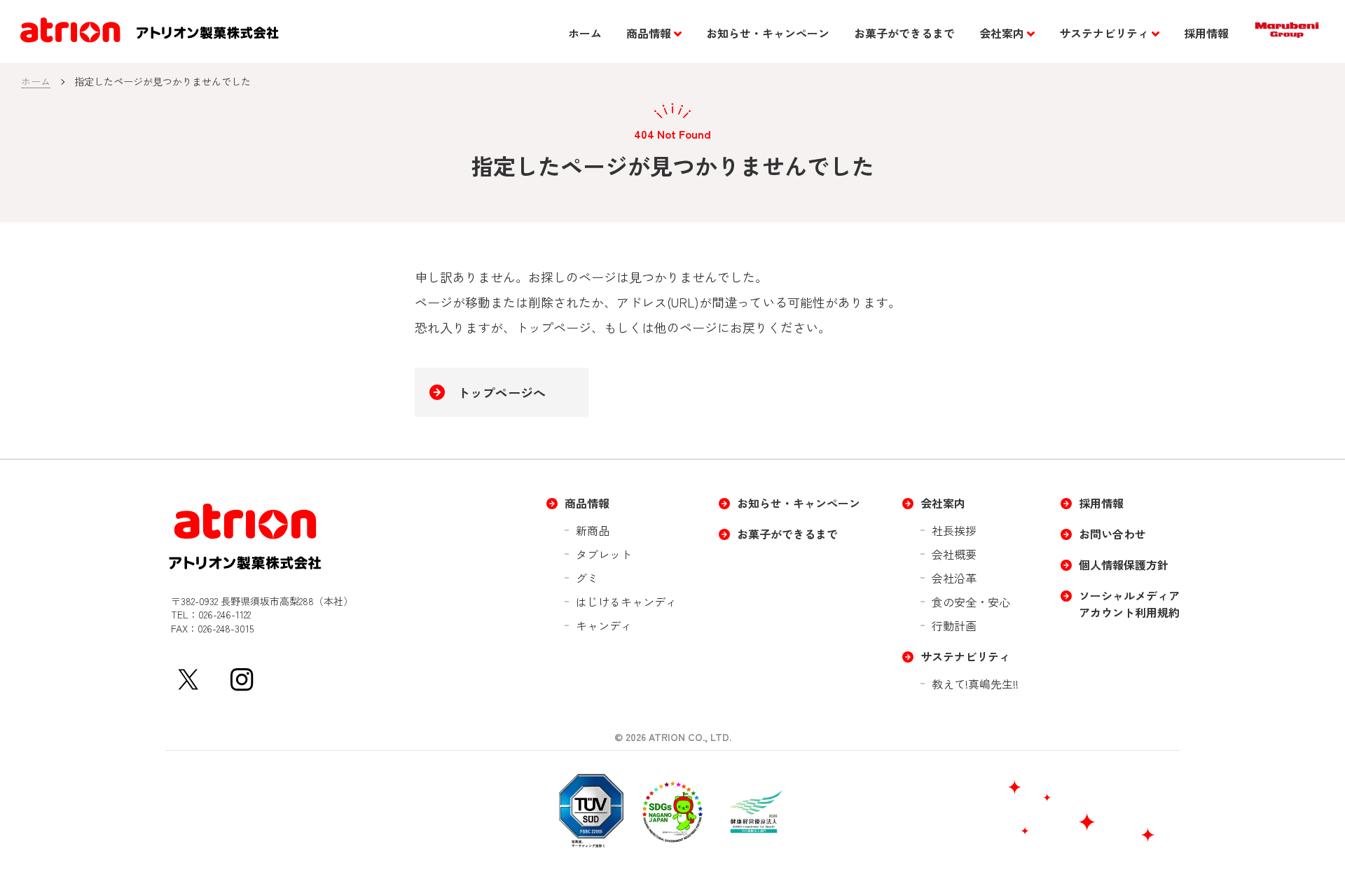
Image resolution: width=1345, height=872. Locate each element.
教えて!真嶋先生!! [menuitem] (975, 683)
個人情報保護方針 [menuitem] (1123, 564)
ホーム (585, 33)
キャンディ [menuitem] (604, 625)
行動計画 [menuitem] (954, 625)
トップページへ (501, 392)
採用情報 (1206, 33)
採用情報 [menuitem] (1101, 502)
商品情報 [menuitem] (587, 502)
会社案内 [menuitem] (942, 502)
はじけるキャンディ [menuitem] (626, 601)
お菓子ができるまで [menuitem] (787, 533)
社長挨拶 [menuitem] (954, 530)
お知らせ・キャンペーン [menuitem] (798, 502)
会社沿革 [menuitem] (954, 577)
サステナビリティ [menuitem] (965, 656)
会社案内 (1001, 33)
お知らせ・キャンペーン (767, 33)
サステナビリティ (1104, 33)
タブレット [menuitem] (604, 554)
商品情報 (648, 33)
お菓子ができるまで (904, 33)
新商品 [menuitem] (592, 530)
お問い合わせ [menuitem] (1112, 533)
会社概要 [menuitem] (954, 554)
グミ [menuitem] (587, 577)
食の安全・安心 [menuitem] (971, 601)
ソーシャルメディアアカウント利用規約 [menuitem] (1129, 604)
